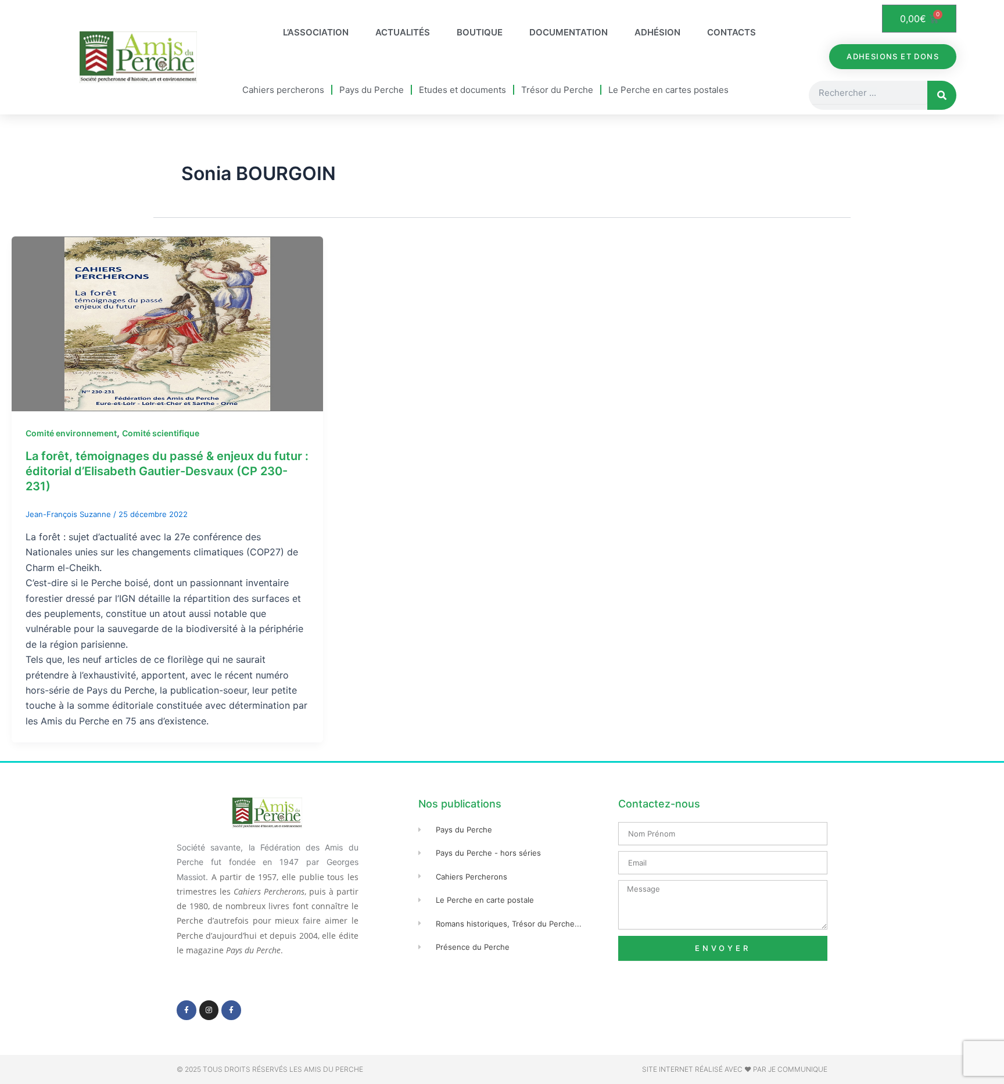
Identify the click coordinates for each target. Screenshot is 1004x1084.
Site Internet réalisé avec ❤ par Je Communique (734, 1069)
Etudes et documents (462, 89)
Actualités (402, 32)
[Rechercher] (941, 95)
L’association (316, 32)
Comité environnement (71, 433)
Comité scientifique (160, 433)
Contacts (731, 32)
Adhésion (657, 32)
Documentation (568, 32)
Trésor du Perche (557, 89)
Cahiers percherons (283, 89)
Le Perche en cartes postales (668, 89)
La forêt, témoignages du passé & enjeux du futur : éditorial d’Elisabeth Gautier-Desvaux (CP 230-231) (167, 471)
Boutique (480, 32)
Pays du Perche (371, 89)
